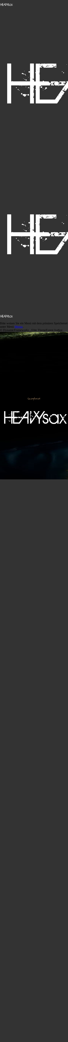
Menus (19, 326)
